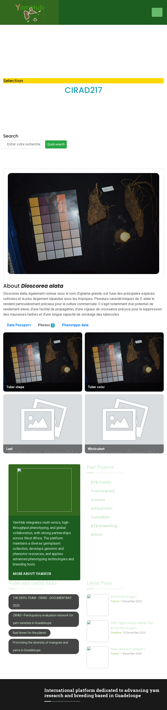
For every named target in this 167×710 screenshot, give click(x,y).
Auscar (98, 499)
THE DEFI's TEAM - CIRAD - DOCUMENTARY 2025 (42, 601)
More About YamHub (32, 574)
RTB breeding (104, 525)
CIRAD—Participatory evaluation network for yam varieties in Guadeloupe (43, 619)
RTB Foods (101, 482)
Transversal (103, 491)
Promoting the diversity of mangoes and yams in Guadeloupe (40, 646)
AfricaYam (101, 508)
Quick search (56, 144)
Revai (96, 534)
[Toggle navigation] (157, 12)
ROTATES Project (124, 597)
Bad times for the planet (29, 632)
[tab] (18, 325)
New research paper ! (128, 649)
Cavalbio (100, 517)
